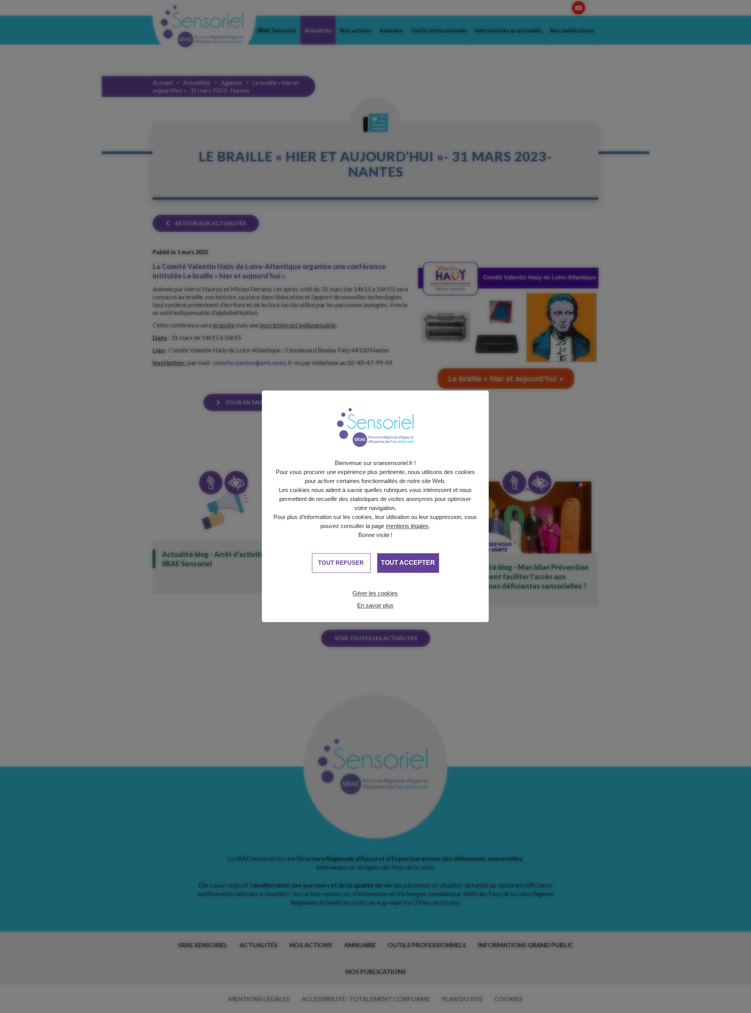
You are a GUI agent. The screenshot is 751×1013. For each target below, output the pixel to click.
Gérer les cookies (375, 593)
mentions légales (407, 526)
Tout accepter (408, 563)
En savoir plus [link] (375, 605)
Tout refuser (341, 562)
